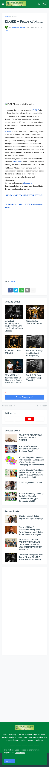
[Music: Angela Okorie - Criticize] (35, 312)
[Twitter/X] (19, 419)
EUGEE (8, 131)
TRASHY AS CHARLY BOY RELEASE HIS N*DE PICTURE (30, 437)
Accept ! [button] (9, 761)
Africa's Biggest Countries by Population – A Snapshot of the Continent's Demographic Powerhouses (31, 461)
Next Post (41, 406)
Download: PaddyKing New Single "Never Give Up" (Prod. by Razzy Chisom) (14, 326)
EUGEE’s (17, 162)
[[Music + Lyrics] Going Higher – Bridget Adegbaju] (11, 519)
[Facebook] (10, 290)
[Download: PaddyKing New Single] (14, 312)
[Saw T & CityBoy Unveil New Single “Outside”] (35, 366)
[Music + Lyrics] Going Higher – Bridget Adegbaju (31, 517)
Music (14, 16)
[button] (3, 3)
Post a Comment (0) (24, 397)
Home (7, 16)
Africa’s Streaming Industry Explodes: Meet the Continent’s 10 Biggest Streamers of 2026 (31, 497)
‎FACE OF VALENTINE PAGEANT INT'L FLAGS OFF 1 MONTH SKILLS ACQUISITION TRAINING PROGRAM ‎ (30, 544)
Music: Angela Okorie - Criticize (34, 322)
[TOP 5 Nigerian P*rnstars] (11, 485)
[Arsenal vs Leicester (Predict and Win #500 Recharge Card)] (11, 449)
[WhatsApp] (21, 290)
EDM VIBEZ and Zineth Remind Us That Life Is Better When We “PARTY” (13, 379)
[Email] (27, 290)
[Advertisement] (24, 68)
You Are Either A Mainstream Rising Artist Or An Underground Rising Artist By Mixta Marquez (31, 531)
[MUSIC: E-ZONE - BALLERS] (14, 341)
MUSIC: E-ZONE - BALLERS (13, 351)
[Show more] (33, 290)
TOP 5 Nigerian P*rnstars (30, 482)
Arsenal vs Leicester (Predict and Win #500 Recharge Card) (29, 448)
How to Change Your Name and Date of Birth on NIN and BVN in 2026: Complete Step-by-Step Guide (31, 474)
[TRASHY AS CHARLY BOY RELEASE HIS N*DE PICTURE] (11, 438)
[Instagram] (39, 419)
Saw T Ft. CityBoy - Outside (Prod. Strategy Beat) (34, 353)
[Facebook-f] (9, 419)
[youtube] (29, 419)
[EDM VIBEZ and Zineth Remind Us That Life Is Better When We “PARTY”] (14, 366)
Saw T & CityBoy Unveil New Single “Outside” (34, 377)
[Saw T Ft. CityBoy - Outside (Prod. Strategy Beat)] (35, 341)
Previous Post (9, 406)
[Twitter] (15, 290)
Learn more (20, 753)
